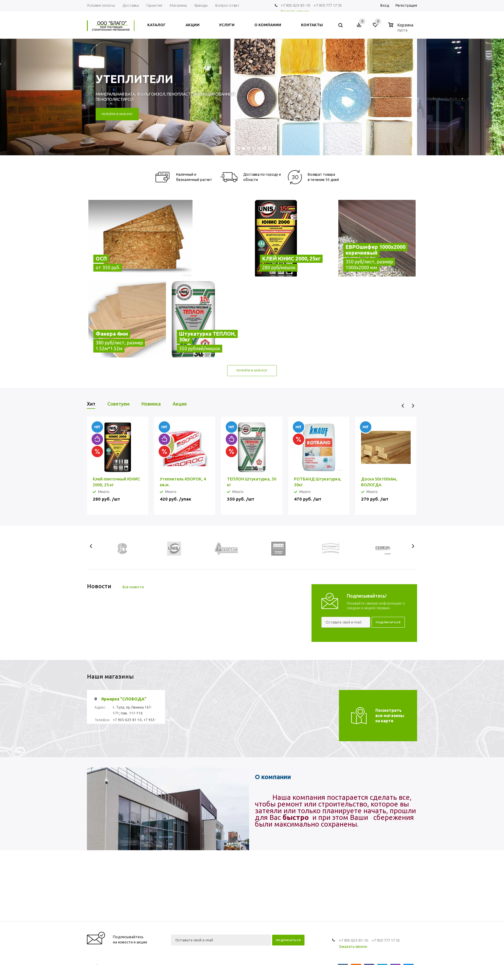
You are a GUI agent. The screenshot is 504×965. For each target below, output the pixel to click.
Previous (403, 406)
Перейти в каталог (117, 114)
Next (413, 406)
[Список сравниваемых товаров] (360, 27)
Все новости (133, 587)
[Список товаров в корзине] (401, 29)
